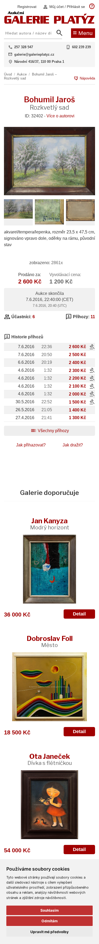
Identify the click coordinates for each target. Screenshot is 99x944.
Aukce (22, 74)
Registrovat (26, 7)
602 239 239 (81, 47)
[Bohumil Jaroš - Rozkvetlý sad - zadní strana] (80, 219)
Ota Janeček (49, 759)
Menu (83, 32)
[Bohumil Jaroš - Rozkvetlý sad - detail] (18, 217)
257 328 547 (23, 47)
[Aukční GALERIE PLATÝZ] (49, 22)
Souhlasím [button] (49, 910)
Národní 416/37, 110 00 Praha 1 (39, 62)
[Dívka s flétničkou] (49, 804)
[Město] (49, 686)
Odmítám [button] (49, 921)
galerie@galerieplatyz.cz (34, 54)
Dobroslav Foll (50, 641)
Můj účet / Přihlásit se (64, 6)
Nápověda (84, 78)
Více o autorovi (60, 116)
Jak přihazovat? (31, 445)
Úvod (8, 74)
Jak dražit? (73, 445)
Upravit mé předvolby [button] (49, 932)
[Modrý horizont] (49, 569)
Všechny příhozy (49, 430)
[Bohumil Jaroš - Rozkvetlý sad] (49, 194)
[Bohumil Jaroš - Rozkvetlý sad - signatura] (49, 223)
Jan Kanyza (49, 524)
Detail (79, 614)
